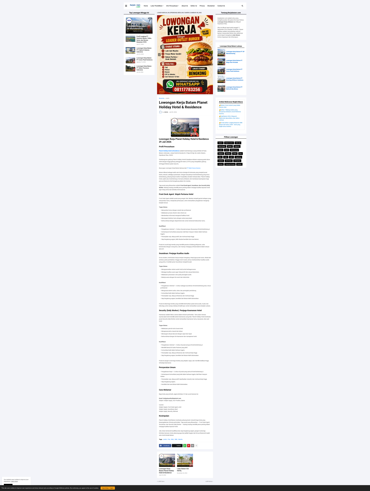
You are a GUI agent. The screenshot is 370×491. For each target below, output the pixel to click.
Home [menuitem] (146, 6)
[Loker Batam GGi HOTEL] (185, 460)
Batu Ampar (222, 146)
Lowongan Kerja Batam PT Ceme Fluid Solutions (145, 59)
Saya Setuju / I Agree (107, 488)
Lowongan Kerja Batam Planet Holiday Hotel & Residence (166, 471)
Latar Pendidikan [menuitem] (156, 6)
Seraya (220, 164)
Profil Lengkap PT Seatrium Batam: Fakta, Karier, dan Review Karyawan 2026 (144, 39)
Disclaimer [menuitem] (211, 6)
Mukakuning (234, 150)
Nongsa (228, 153)
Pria (169, 439)
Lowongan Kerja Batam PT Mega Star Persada (234, 61)
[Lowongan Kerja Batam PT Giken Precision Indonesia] (130, 68)
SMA (172, 439)
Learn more (14, 481)
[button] (127, 5)
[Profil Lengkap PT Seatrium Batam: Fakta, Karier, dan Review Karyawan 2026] (130, 39)
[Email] (192, 445)
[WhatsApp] (184, 445)
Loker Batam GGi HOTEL (183, 470)
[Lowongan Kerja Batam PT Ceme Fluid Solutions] (130, 60)
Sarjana (221, 160)
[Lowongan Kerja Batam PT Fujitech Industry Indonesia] (130, 50)
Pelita (234, 153)
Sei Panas (228, 160)
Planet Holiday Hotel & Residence (169, 151)
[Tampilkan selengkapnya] (196, 445)
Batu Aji (238, 143)
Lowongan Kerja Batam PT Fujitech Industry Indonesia (144, 50)
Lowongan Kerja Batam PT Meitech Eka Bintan (234, 88)
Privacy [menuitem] (202, 6)
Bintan (230, 146)
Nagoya (221, 153)
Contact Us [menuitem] (221, 6)
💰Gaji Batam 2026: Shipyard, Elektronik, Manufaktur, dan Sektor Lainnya (229, 118)
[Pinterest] (188, 445)
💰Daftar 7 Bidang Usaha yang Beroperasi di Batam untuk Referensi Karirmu (230, 111)
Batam (220, 143)
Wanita (180, 439)
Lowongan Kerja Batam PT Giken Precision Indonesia (144, 68)
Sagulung (238, 157)
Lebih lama (208, 481)
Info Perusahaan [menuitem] (172, 6)
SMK (176, 439)
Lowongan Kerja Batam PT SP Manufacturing (138, 27)
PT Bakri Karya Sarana (193, 168)
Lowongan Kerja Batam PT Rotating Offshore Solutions (234, 79)
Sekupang (237, 160)
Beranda (161, 98)
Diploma (237, 146)
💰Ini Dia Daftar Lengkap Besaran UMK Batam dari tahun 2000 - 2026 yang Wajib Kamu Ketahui (230, 124)
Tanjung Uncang (230, 164)
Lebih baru (161, 481)
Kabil (226, 150)
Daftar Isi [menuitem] (194, 6)
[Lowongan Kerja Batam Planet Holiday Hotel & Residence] (167, 460)
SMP (231, 157)
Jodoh (167, 98)
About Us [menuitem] (185, 6)
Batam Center (229, 143)
